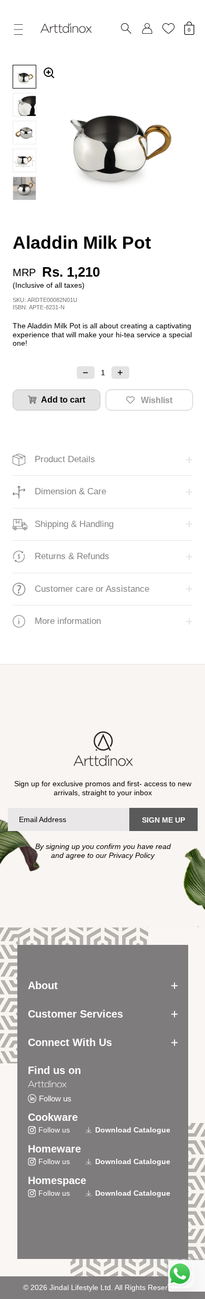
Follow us (55, 1098)
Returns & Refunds (72, 556)
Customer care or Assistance (92, 589)
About (43, 985)
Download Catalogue (132, 1130)
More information (68, 621)
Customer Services (75, 1014)
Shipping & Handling (74, 524)
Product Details (65, 459)
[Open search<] (126, 28)
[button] (86, 372)
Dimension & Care (70, 491)
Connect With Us (70, 1042)
